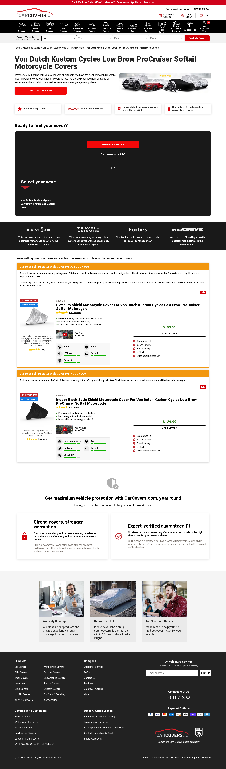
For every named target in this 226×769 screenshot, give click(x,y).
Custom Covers (52, 688)
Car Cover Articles (93, 688)
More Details (170, 333)
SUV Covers (21, 672)
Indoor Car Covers (24, 727)
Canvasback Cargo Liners (97, 722)
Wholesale (206, 757)
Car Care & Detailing (54, 694)
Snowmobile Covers (54, 677)
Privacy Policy (173, 757)
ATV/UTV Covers (24, 700)
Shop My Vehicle (40, 90)
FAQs (87, 672)
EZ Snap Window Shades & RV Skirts (104, 727)
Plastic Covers (52, 683)
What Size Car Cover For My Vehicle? (35, 744)
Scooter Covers (52, 672)
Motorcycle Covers (31, 48)
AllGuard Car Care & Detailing (99, 716)
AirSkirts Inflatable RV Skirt (98, 733)
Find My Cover (197, 38)
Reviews (88, 683)
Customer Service (93, 666)
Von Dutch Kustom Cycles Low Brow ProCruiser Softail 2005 (38, 204)
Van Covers (21, 683)
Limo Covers (21, 688)
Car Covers (20, 666)
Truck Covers (22, 677)
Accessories (50, 700)
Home (17, 48)
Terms (145, 757)
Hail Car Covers (23, 716)
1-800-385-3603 (200, 8)
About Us (89, 694)
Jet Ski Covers (22, 694)
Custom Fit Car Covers (27, 738)
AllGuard (184, 741)
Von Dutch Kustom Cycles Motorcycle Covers (63, 48)
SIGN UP (205, 673)
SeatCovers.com (93, 738)
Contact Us (90, 677)
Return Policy (157, 757)
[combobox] (42, 38)
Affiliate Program (190, 757)
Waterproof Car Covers (27, 722)
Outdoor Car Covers (25, 733)
